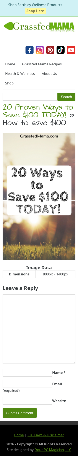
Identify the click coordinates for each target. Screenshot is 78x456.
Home (10, 64)
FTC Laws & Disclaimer (46, 435)
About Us (49, 73)
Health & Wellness (20, 73)
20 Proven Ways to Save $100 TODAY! (38, 112)
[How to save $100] (39, 258)
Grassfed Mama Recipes (42, 64)
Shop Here (35, 10)
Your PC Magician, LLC (53, 449)
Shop (9, 83)
